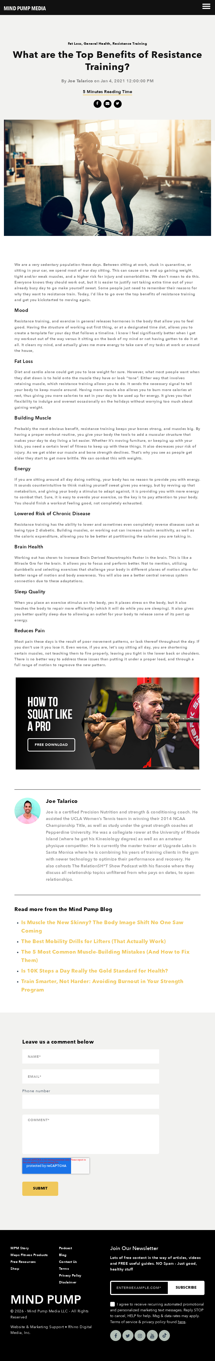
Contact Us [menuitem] (68, 1261)
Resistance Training (129, 43)
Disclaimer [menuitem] (68, 1282)
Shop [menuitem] (14, 1268)
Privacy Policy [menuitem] (70, 1275)
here (181, 1321)
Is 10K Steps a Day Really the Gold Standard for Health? (94, 970)
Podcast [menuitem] (65, 1248)
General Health (97, 43)
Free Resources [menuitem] (23, 1261)
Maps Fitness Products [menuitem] (29, 1255)
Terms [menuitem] (64, 1268)
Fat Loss (75, 43)
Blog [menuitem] (63, 1255)
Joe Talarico (80, 81)
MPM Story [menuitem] (19, 1248)
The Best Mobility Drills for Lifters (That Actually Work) (93, 941)
